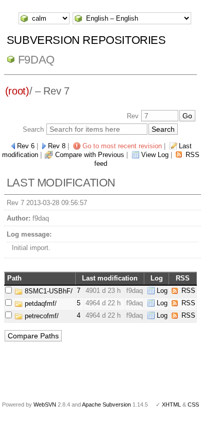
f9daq (36, 59)
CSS (193, 404)
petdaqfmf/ (40, 303)
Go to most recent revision (122, 146)
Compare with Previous (89, 155)
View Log (155, 155)
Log (162, 290)
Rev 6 (26, 146)
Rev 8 (56, 146)
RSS (188, 290)
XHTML (171, 404)
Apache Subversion (106, 404)
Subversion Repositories (86, 40)
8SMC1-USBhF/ (48, 291)
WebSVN (45, 404)
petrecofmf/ (41, 316)
